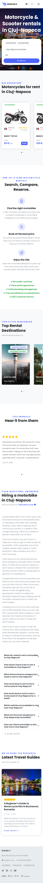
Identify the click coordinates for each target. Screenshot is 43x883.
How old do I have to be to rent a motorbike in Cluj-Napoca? (19, 666)
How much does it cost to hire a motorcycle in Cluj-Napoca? (19, 685)
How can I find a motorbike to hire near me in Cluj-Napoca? (20, 725)
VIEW (24, 143)
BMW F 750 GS (10, 136)
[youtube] (15, 870)
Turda (10, 130)
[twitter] (3, 870)
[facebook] (7, 870)
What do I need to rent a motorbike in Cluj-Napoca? (21, 656)
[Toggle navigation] (38, 4)
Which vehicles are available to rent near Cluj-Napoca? (21, 706)
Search (21, 61)
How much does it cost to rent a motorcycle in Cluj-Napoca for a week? (20, 696)
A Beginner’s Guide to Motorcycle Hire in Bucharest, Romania (21, 806)
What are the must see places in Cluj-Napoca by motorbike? (19, 716)
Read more (13, 734)
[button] (21, 152)
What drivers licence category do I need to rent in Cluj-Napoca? (20, 675)
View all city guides (9, 762)
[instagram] (11, 870)
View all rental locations (11, 335)
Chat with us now (26, 505)
